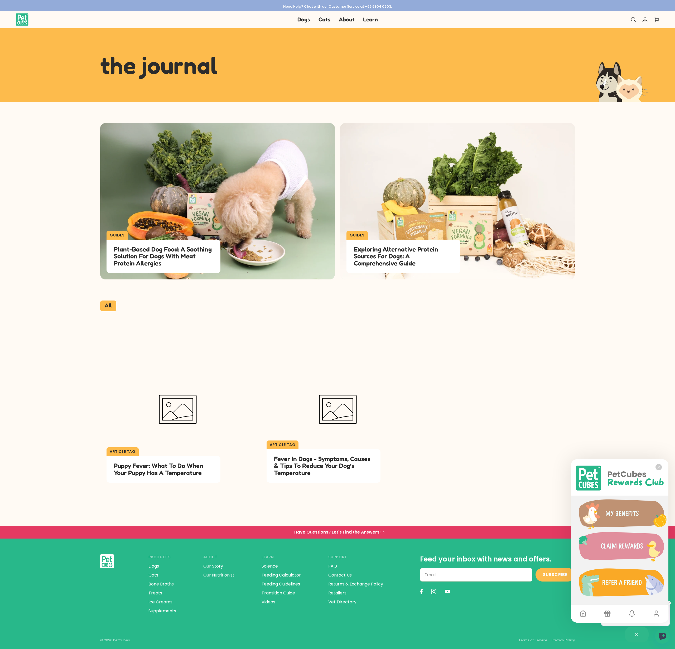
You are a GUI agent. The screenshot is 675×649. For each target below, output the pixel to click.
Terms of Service (533, 640)
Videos (268, 602)
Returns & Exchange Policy (355, 584)
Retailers (337, 593)
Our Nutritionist (218, 575)
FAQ (332, 566)
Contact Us (340, 575)
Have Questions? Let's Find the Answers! (337, 532)
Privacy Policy (563, 640)
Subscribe (555, 574)
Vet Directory (342, 602)
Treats (155, 593)
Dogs (153, 566)
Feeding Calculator (281, 575)
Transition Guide (278, 593)
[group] (337, 5)
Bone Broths (161, 584)
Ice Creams (160, 602)
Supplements (162, 611)
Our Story (213, 566)
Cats (153, 575)
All (108, 305)
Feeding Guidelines (281, 584)
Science (270, 566)
